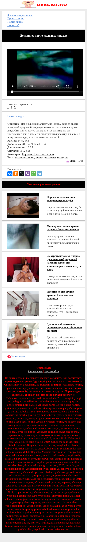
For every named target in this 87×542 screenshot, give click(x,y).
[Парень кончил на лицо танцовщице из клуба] (23, 205)
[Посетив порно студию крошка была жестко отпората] (23, 303)
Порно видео (15, 21)
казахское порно (24, 157)
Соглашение (35, 371)
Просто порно (15, 18)
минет (38, 157)
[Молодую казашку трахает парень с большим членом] (23, 235)
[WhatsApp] (33, 173)
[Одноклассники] (15, 173)
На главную (18, 356)
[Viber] (27, 173)
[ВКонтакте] (9, 173)
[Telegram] (39, 173)
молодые (62, 157)
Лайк (73, 160)
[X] (21, 173)
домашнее (50, 157)
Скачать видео (15, 116)
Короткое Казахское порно (38, 154)
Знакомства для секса (20, 15)
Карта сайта (52, 371)
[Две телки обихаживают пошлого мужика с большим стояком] (23, 335)
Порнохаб (13, 25)
